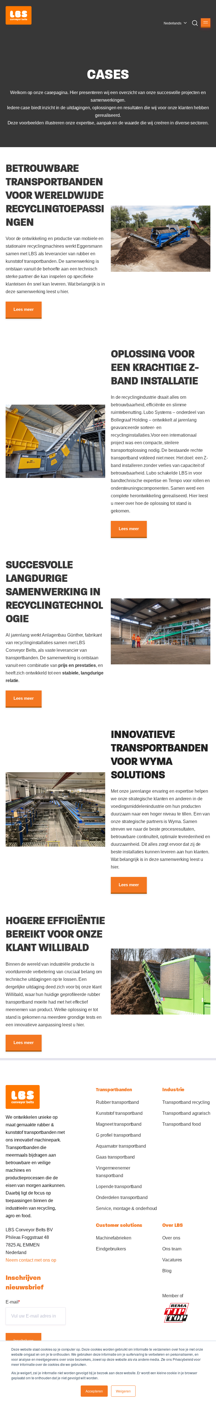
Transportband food (181, 1124)
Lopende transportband (119, 1186)
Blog (167, 1270)
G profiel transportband (118, 1135)
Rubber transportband (117, 1102)
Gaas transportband (115, 1157)
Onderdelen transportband (122, 1197)
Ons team (171, 1248)
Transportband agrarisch (186, 1113)
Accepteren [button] (94, 1391)
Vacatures (172, 1259)
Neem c (13, 1260)
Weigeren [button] (123, 1391)
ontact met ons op (38, 1260)
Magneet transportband (118, 1124)
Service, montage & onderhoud (126, 1208)
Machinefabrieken (113, 1238)
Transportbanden (114, 1089)
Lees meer (24, 309)
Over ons (171, 1238)
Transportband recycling (186, 1102)
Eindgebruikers (111, 1248)
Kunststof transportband (119, 1113)
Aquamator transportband (121, 1146)
